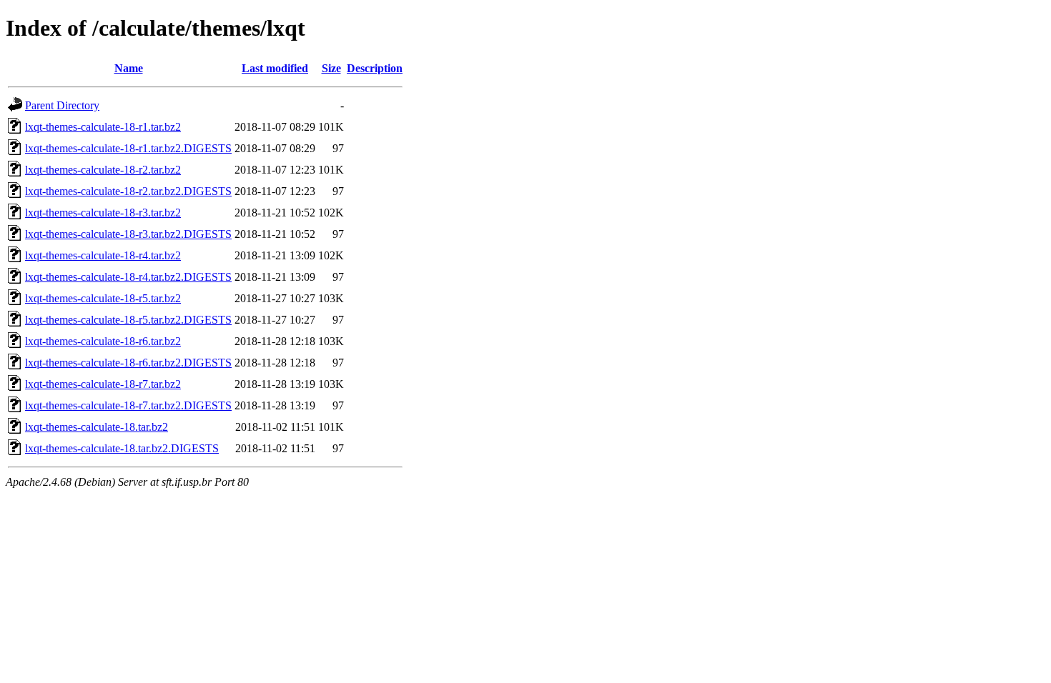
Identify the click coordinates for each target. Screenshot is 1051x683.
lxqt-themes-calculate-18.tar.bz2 (96, 427)
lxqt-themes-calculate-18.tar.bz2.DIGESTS (122, 448)
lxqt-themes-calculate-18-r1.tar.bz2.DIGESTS (128, 148)
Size (331, 68)
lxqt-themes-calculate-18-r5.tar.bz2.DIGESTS (128, 320)
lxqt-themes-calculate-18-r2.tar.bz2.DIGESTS (128, 191)
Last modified (275, 68)
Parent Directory (62, 105)
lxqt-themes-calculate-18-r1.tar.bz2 (103, 127)
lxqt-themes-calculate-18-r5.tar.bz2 (103, 298)
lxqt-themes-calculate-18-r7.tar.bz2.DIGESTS (128, 405)
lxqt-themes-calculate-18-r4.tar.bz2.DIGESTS (128, 277)
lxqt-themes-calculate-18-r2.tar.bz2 (103, 170)
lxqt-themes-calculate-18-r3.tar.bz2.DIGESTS (128, 234)
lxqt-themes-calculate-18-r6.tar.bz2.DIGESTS (128, 363)
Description (375, 68)
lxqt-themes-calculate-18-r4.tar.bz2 (103, 255)
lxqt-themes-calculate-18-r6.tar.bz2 (103, 341)
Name (128, 68)
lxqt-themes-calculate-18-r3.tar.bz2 (103, 212)
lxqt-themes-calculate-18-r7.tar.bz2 (103, 384)
